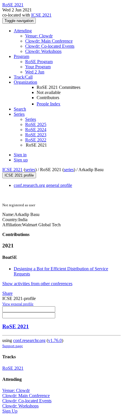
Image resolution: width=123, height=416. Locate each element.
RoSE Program (39, 61)
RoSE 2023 (35, 134)
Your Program (38, 66)
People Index (48, 103)
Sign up (21, 159)
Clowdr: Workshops (43, 51)
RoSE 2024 (35, 129)
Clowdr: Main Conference (49, 41)
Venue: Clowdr (39, 35)
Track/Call (23, 77)
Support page (12, 346)
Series (30, 119)
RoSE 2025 (35, 124)
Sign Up (9, 411)
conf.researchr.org (29, 340)
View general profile (17, 304)
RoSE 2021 (15, 326)
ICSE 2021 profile (19, 175)
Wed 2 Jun (34, 71)
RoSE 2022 (35, 139)
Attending (23, 30)
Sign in (20, 154)
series (30, 169)
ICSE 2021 (41, 15)
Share (7, 293)
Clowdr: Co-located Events (49, 46)
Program (21, 56)
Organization (25, 82)
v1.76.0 (55, 340)
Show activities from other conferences (37, 283)
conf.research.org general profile (43, 185)
